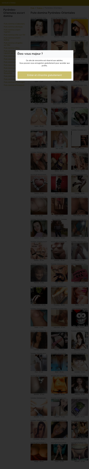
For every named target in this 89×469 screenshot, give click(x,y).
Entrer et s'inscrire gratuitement (44, 75)
